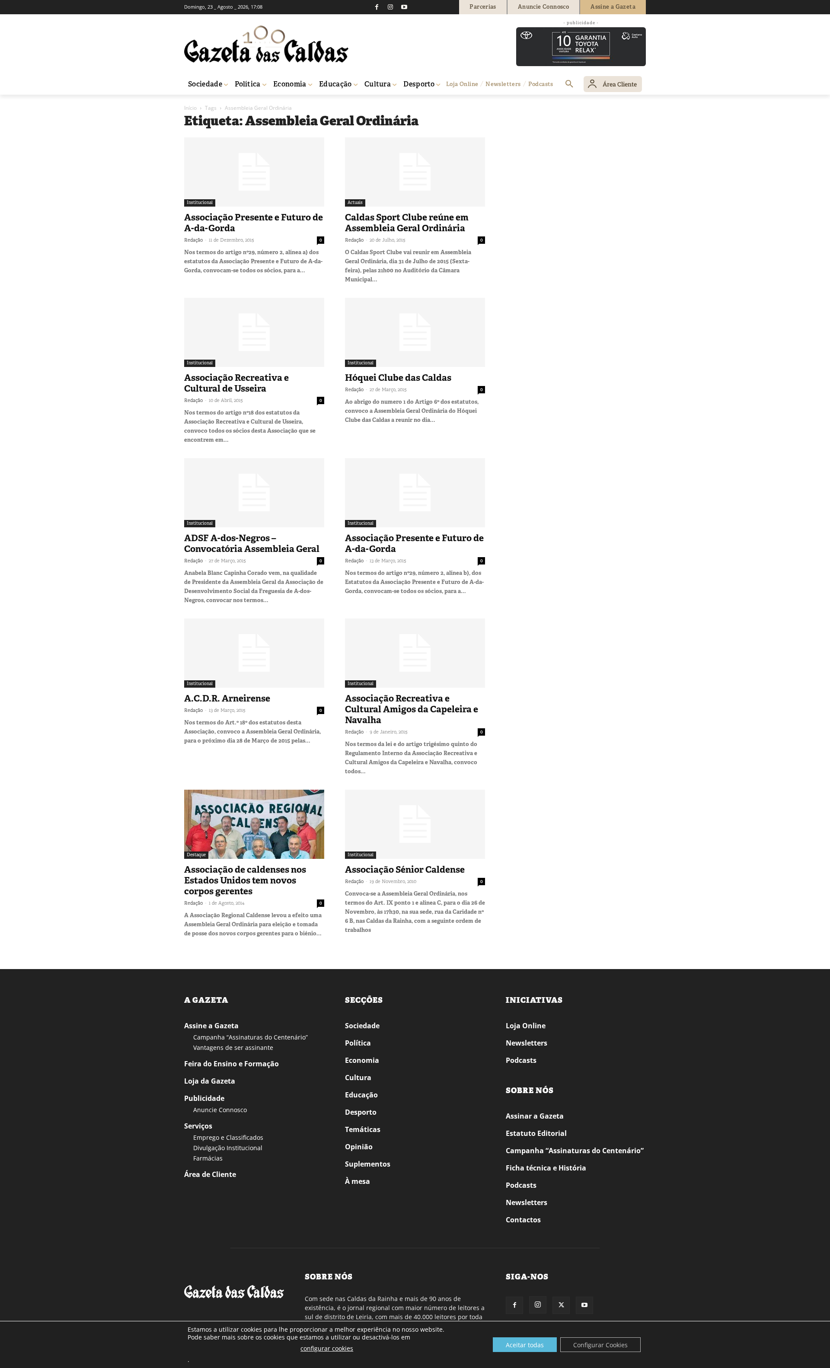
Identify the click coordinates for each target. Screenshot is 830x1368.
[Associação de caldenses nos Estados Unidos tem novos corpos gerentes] (254, 824)
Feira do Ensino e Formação (231, 1063)
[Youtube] (404, 7)
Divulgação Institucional (227, 1148)
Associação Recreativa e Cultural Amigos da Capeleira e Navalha (411, 709)
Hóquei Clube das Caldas (398, 378)
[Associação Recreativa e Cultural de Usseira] (254, 332)
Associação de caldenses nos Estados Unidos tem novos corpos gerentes (245, 880)
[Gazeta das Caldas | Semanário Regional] (266, 44)
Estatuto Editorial (536, 1133)
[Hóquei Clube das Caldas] (415, 332)
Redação (193, 240)
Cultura (358, 1077)
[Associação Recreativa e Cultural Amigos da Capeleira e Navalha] (415, 653)
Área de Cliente (210, 1174)
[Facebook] (377, 7)
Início (190, 108)
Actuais (355, 202)
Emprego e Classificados (228, 1137)
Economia (362, 1060)
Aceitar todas (525, 1345)
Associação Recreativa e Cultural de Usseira (236, 383)
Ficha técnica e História (546, 1168)
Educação (361, 1095)
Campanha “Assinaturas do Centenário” (250, 1037)
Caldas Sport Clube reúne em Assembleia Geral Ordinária (407, 222)
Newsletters (526, 1043)
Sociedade (362, 1025)
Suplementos (367, 1164)
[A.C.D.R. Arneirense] (254, 653)
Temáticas (362, 1129)
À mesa (357, 1181)
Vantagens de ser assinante (233, 1047)
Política (358, 1043)
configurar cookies (326, 1348)
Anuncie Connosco (220, 1110)
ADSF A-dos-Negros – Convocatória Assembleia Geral (251, 543)
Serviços (198, 1126)
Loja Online (526, 1025)
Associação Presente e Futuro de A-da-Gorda (253, 222)
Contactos (523, 1220)
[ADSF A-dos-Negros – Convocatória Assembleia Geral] (254, 492)
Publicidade (204, 1098)
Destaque (196, 855)
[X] (561, 1305)
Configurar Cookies (600, 1345)
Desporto (361, 1112)
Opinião (359, 1146)
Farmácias (208, 1158)
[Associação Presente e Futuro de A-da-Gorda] (254, 172)
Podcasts (521, 1060)
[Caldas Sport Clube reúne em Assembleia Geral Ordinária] (415, 172)
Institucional (200, 202)
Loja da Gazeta (209, 1081)
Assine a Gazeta (211, 1025)
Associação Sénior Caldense (405, 870)
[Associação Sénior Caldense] (415, 824)
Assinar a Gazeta (535, 1116)
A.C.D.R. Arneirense (227, 698)
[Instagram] (390, 7)
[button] (569, 84)
